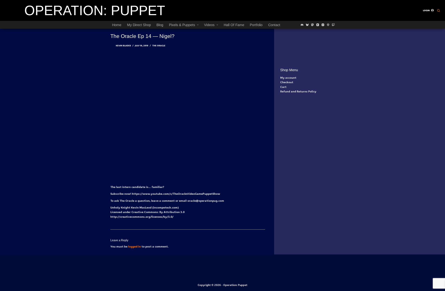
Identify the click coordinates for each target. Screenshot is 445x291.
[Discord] (302, 24)
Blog (159, 25)
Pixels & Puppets (182, 25)
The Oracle (158, 45)
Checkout (286, 82)
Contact (274, 25)
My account (288, 77)
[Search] (438, 10)
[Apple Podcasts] (328, 24)
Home (116, 25)
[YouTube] (317, 24)
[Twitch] (333, 24)
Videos (209, 25)
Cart (283, 87)
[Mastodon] (312, 24)
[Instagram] (323, 24)
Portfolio (256, 25)
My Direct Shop (139, 25)
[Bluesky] (307, 24)
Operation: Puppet (94, 10)
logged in (134, 246)
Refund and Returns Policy (298, 91)
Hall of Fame (234, 25)
